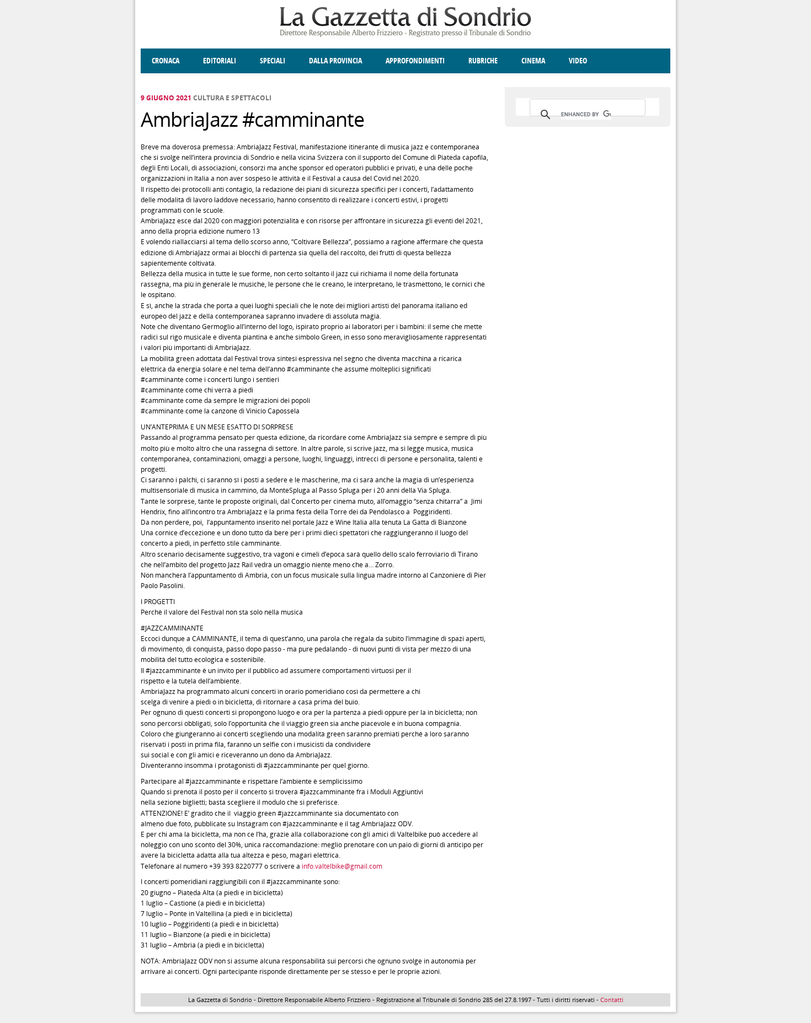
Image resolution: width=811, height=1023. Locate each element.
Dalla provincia (335, 61)
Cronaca (165, 61)
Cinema (533, 61)
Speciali (272, 61)
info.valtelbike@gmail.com (342, 866)
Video (578, 61)
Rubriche (483, 61)
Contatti (611, 999)
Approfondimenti (415, 61)
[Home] (405, 35)
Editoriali (219, 61)
